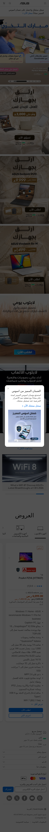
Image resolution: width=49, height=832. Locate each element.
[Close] (8, 388)
